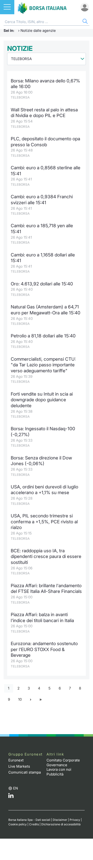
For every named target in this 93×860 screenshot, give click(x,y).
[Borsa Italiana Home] (42, 7)
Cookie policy (17, 824)
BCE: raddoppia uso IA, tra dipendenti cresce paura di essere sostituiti (46, 556)
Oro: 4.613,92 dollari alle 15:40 (42, 284)
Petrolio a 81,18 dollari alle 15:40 (43, 336)
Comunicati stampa (24, 772)
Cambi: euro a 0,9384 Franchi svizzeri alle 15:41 (42, 199)
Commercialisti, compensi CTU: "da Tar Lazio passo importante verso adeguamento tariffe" (43, 364)
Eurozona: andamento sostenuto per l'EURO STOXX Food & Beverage (44, 649)
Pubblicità (54, 774)
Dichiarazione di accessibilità (61, 824)
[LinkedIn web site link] (11, 796)
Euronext (16, 760)
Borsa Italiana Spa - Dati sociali (29, 820)
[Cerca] (84, 22)
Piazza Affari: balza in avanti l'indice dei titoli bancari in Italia (42, 617)
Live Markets (19, 766)
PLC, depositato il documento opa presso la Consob (45, 141)
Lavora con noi (58, 769)
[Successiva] (30, 699)
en (15, 788)
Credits (34, 824)
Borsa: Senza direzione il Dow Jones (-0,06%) (41, 461)
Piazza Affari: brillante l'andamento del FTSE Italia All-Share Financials (46, 588)
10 (20, 699)
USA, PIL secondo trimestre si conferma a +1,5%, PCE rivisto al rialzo (44, 521)
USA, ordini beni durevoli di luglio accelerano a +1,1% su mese (44, 490)
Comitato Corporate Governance (63, 762)
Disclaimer (60, 820)
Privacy (75, 820)
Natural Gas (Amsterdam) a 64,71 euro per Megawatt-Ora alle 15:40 (45, 310)
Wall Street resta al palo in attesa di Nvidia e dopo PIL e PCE (44, 112)
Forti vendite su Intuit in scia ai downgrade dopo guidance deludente (42, 399)
